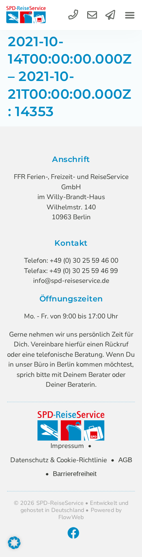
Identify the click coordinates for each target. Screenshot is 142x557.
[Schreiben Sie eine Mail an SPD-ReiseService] (92, 15)
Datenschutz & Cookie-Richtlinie (58, 460)
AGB (125, 460)
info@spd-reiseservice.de (71, 280)
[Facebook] (73, 533)
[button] (129, 15)
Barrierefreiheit (75, 474)
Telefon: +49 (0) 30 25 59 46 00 (71, 260)
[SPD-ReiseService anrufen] (73, 15)
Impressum (67, 445)
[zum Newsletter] (110, 15)
